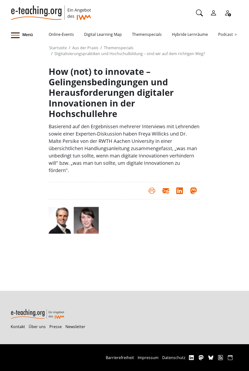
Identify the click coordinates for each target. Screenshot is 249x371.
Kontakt (18, 326)
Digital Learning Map (103, 34)
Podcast (225, 34)
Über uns (37, 326)
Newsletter (75, 326)
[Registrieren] (227, 12)
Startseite (58, 47)
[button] (30, 35)
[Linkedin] (192, 357)
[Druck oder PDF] (152, 190)
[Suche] (199, 12)
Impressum (148, 357)
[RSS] (221, 357)
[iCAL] (230, 357)
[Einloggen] (213, 12)
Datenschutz (173, 357)
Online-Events (61, 34)
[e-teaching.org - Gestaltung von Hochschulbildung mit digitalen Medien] (51, 10)
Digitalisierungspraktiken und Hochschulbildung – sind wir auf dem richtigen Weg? (129, 53)
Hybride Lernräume (190, 34)
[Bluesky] (211, 357)
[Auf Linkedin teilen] (180, 190)
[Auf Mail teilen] (166, 190)
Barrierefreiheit (120, 357)
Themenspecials (147, 34)
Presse (55, 326)
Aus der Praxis (85, 47)
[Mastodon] (202, 357)
